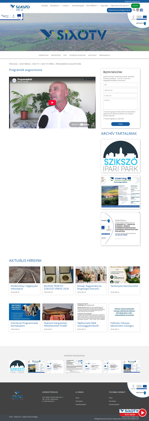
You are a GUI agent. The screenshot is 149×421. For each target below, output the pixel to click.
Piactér (135, 6)
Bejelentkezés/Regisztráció (119, 10)
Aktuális (45, 6)
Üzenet (105, 100)
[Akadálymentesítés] (137, 9)
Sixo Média (25, 64)
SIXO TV (35, 64)
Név (104, 84)
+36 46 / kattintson (51, 399)
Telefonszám (107, 89)
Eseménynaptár (78, 6)
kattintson (50, 401)
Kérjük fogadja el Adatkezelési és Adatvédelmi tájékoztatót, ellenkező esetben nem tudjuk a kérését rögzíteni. (119, 114)
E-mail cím (106, 95)
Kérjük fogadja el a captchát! (114, 119)
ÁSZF (65, 55)
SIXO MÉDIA (91, 6)
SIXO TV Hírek (47, 64)
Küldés (120, 124)
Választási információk (119, 6)
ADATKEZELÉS (56, 55)
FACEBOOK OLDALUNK (77, 55)
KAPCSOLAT (92, 55)
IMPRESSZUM (43, 55)
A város (65, 6)
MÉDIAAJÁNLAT (104, 55)
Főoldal (13, 64)
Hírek (77, 398)
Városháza (54, 6)
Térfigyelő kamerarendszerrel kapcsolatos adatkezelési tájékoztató (116, 419)
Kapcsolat (104, 6)
